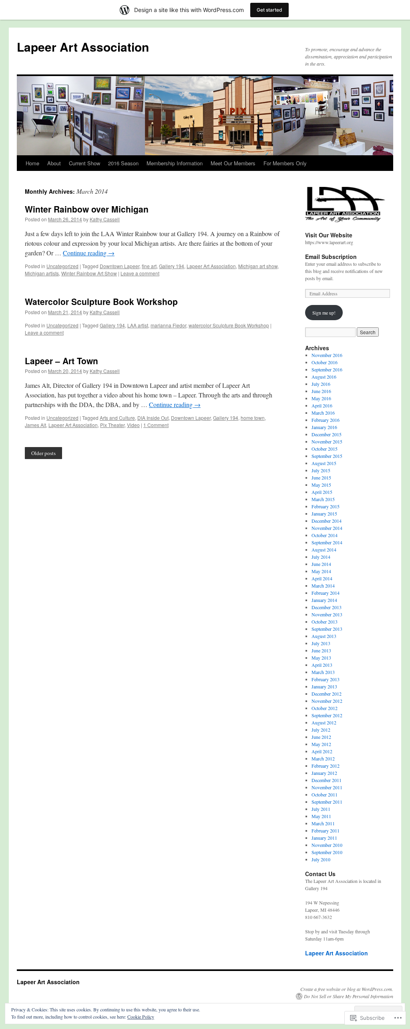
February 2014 (326, 593)
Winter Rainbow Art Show (89, 273)
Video (133, 424)
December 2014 (327, 521)
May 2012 (321, 744)
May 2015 (321, 484)
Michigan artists (42, 273)
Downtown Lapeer (119, 266)
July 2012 (321, 729)
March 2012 (323, 758)
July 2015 (321, 470)
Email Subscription (331, 257)
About (54, 163)
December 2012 (327, 693)
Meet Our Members (233, 163)
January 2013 (324, 686)
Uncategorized (62, 266)
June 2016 (321, 391)
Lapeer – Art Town (61, 361)
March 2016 (323, 412)
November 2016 (327, 355)
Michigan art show (257, 266)
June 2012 (321, 737)
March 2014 (323, 585)
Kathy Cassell (105, 219)
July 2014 (321, 557)
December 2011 (327, 780)
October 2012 (325, 708)
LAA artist (137, 325)
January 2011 (324, 837)
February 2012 (326, 765)
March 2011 (323, 823)
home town (253, 417)
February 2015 (326, 506)
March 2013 (323, 672)
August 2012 (324, 722)
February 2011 (326, 830)
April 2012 (322, 751)
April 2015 (322, 492)
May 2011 (321, 816)
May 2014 (321, 571)
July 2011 (321, 809)
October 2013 (325, 621)
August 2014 (324, 549)
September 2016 (327, 369)
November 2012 (327, 701)
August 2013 (324, 636)
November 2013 (327, 614)
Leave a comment (140, 273)
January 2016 (324, 427)
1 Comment (156, 424)
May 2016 (321, 398)
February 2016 (326, 420)
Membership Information (175, 163)
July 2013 (321, 643)
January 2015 (324, 513)
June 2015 (321, 477)
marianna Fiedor (168, 325)
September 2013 (327, 629)
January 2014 (324, 600)
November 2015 (327, 441)
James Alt (35, 424)
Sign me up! (324, 312)
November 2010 (327, 845)
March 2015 (323, 499)
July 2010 (321, 859)
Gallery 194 (171, 266)
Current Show (84, 163)
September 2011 (327, 801)
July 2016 (321, 384)
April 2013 (322, 665)
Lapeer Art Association (83, 46)
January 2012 (324, 773)
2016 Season (123, 163)
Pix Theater (112, 424)
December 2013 (327, 607)
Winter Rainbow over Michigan (87, 209)
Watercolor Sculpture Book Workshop (101, 301)
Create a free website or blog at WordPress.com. (346, 989)
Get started (269, 10)
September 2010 (327, 852)
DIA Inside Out (153, 417)
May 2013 (321, 657)
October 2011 (325, 794)
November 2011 (327, 787)
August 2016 (324, 376)
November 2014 (327, 528)
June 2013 (321, 650)
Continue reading (89, 253)
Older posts (43, 453)
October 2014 (325, 535)
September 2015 (327, 456)
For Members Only (285, 163)
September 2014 (327, 542)
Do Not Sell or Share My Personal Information (348, 996)
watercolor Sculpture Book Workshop (229, 325)
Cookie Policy (140, 1016)
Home (32, 163)
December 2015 (327, 434)
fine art (149, 266)
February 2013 (326, 679)
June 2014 (321, 564)
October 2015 (325, 448)
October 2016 (325, 362)
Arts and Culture (117, 417)
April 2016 (322, 405)
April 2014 (322, 578)
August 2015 (324, 463)
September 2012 (327, 715)
